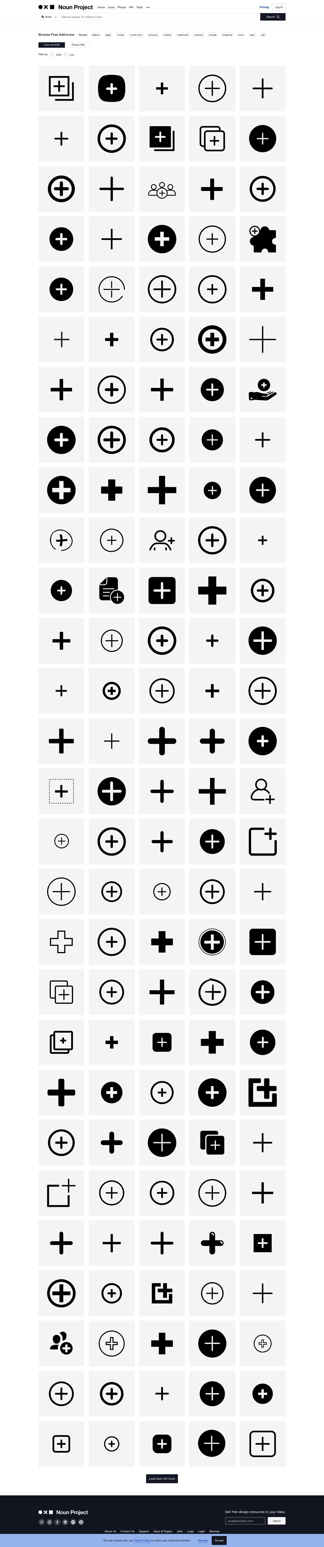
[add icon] (111, 88)
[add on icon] (263, 239)
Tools (139, 7)
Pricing (264, 7)
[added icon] (162, 741)
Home (101, 7)
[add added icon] (61, 88)
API (131, 7)
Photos (122, 7)
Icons (111, 7)
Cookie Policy (142, 1540)
